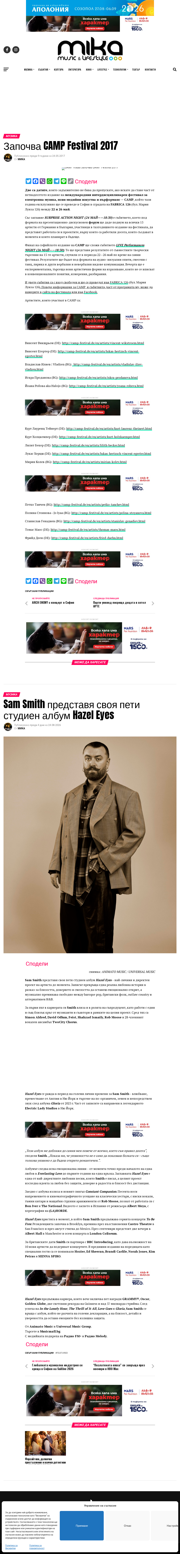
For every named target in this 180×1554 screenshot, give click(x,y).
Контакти (150, 69)
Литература (74, 69)
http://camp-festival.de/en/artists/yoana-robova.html (106, 386)
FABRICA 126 (119, 282)
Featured (62, 1353)
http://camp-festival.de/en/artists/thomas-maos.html (88, 530)
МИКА (21, 159)
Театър (136, 69)
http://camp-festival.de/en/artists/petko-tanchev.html (91, 504)
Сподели (86, 181)
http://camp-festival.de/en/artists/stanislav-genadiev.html (104, 521)
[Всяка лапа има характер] (90, 30)
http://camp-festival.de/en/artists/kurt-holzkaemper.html (99, 437)
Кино (89, 69)
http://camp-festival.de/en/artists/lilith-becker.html (88, 445)
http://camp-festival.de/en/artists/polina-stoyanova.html (111, 513)
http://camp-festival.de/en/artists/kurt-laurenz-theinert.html (109, 428)
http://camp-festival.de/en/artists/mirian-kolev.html (90, 462)
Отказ (127, 1525)
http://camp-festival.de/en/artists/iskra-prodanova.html (98, 377)
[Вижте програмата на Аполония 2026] (90, 15)
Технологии (119, 69)
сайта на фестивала (56, 292)
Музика (28, 69)
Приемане (82, 1525)
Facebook (90, 292)
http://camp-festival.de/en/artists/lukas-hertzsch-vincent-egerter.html (101, 454)
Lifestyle (102, 69)
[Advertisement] (90, 107)
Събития (43, 69)
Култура (58, 69)
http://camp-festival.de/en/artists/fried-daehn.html (87, 538)
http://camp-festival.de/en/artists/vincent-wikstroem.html (103, 343)
